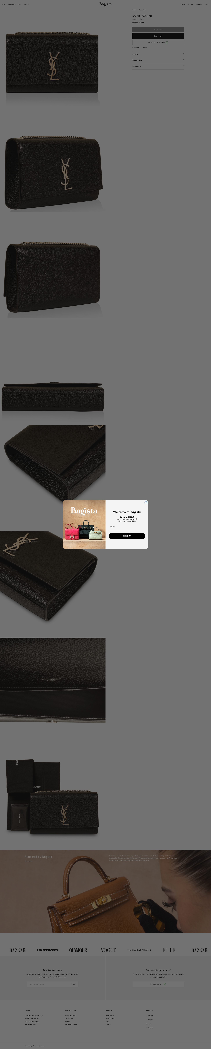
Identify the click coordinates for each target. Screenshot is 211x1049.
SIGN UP (127, 536)
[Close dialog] (146, 502)
